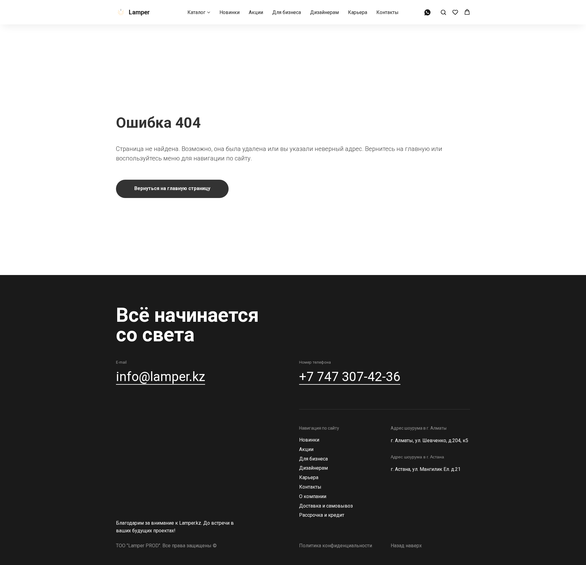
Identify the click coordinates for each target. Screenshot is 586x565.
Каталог (196, 12)
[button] (443, 12)
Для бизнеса (286, 12)
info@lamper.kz (160, 376)
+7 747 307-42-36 (349, 376)
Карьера (357, 12)
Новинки (229, 12)
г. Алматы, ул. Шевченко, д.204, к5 (429, 440)
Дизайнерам (324, 12)
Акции (256, 12)
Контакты (387, 12)
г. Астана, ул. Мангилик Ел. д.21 (426, 469)
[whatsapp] (427, 12)
